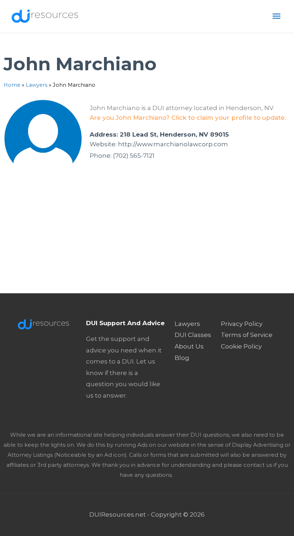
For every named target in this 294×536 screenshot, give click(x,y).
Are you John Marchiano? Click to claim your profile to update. (188, 117)
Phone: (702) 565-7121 (122, 155)
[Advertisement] (147, 239)
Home (12, 85)
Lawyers (36, 85)
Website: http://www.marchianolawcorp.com (159, 144)
